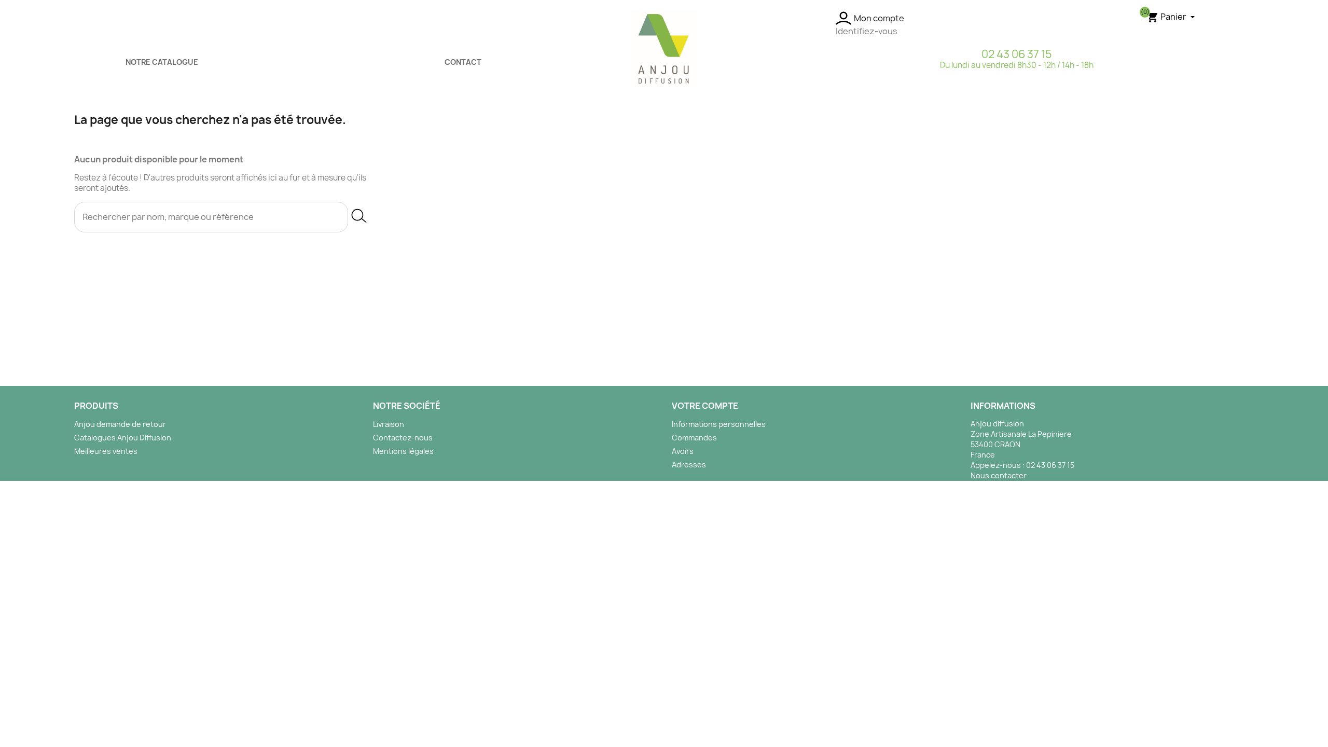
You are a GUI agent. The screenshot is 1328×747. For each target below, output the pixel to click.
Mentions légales (403, 451)
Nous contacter (999, 475)
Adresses (689, 464)
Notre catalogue (162, 62)
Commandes (694, 437)
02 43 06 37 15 (1016, 54)
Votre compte (705, 405)
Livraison (388, 424)
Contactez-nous (403, 437)
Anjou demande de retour (120, 424)
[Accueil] (664, 48)
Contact (463, 62)
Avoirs (683, 451)
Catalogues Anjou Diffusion (122, 437)
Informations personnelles (719, 424)
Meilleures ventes (105, 451)
